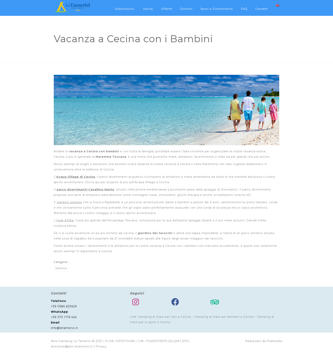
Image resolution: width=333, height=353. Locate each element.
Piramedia (274, 341)
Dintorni (186, 9)
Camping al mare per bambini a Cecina (223, 316)
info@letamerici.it (64, 328)
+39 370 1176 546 (64, 317)
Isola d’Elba (65, 220)
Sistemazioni (124, 9)
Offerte (166, 9)
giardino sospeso (69, 202)
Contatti (261, 9)
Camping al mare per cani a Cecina (164, 316)
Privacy (101, 346)
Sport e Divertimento (216, 9)
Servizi (148, 9)
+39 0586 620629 (64, 306)
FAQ (244, 9)
